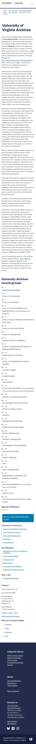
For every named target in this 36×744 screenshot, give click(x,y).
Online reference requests (11, 532)
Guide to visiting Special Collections (15, 529)
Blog (6, 636)
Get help (10, 665)
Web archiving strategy (10, 556)
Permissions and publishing (12, 566)
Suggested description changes (13, 570)
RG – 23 (4, 431)
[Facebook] (13, 728)
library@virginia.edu (13, 708)
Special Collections (10, 506)
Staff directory (12, 683)
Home (4, 10)
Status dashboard (13, 691)
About (10, 677)
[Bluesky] (8, 728)
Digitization (7, 539)
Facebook (8, 625)
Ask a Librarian (12, 721)
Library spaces (12, 660)
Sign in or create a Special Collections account (16, 518)
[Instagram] (18, 728)
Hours (11, 613)
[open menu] (32, 4)
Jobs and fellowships (14, 681)
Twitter (7, 628)
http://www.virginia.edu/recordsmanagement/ (17, 60)
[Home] (12, 3)
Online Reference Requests (10, 616)
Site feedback (11, 724)
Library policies (12, 685)
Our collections (13, 12)
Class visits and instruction (12, 536)
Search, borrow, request (15, 656)
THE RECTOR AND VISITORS (11, 290)
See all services (8, 542)
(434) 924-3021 (12, 706)
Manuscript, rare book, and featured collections (15, 552)
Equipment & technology (15, 663)
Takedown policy (8, 560)
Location (4, 613)
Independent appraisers (11, 578)
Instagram (8, 632)
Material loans (8, 563)
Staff (15, 613)
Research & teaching (14, 658)
